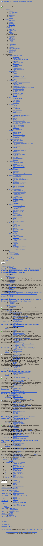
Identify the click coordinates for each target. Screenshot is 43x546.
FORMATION (5, 495)
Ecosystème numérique (19, 419)
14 (5, 476)
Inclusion (15, 500)
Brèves (11, 273)
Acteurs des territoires (19, 462)
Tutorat (15, 352)
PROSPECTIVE (6, 511)
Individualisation (17, 321)
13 (5, 475)
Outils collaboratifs (18, 349)
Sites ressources (17, 351)
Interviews (7, 276)
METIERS (4, 506)
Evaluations (16, 320)
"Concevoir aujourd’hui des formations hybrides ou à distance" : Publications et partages (19, 392)
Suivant (7, 477)
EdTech (11, 298)
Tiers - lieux (16, 504)
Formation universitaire (19, 347)
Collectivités (12, 295)
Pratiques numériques (15, 395)
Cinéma (15, 330)
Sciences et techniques (15, 445)
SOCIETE (4, 521)
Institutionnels (12, 306)
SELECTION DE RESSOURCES (10, 516)
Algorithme (16, 427)
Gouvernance (16, 498)
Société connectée (18, 476)
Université (11, 515)
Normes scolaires (17, 472)
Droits (14, 376)
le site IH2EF (16, 411)
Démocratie (16, 494)
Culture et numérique (18, 333)
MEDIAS (4, 503)
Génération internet (18, 468)
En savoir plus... (5, 296)
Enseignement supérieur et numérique (23, 344)
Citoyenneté (16, 491)
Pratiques (11, 289)
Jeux (10, 353)
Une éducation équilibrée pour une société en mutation (20, 324)
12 (5, 473)
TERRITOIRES (6, 524)
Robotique (15, 458)
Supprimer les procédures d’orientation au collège (18, 348)
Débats (11, 267)
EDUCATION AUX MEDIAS (9, 493)
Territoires (11, 479)
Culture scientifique (18, 447)
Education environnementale (20, 436)
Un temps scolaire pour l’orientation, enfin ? (16, 371)
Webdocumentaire (18, 415)
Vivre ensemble (13, 490)
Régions (15, 483)
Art (13, 328)
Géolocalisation (17, 402)
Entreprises (12, 302)
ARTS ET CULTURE (6, 490)
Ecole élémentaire (14, 511)
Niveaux (7, 507)
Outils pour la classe (18, 326)
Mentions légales (6, 529)
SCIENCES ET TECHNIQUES (10, 519)
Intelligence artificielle (19, 450)
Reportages (8, 446)
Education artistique (18, 434)
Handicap (15, 469)
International (16, 482)
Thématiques (8, 310)
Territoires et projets (18, 477)
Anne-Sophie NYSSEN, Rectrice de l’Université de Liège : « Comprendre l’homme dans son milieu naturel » (21, 300)
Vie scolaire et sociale (19, 505)
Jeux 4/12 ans (16, 356)
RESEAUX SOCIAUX (7, 514)
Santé (14, 475)
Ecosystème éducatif (18, 466)
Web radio (15, 413)
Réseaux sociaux (17, 386)
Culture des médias (18, 373)
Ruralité (15, 484)
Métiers (11, 387)
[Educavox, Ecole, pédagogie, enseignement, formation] (16, 1)
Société (11, 461)
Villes (14, 489)
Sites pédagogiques (18, 443)
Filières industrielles (14, 305)
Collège (11, 512)
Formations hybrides (18, 345)
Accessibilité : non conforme (34, 529)
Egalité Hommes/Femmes (20, 495)
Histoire (15, 437)
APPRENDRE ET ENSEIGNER (10, 488)
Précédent (7, 462)
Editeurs (11, 296)
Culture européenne (18, 493)
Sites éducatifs (17, 441)
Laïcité (14, 501)
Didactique (12, 277)
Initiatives (15, 323)
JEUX (3, 498)
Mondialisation (17, 470)
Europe (15, 480)
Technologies (12, 282)
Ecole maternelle (13, 509)
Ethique (15, 497)
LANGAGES (5, 501)
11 (5, 472)
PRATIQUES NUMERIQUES (9, 508)
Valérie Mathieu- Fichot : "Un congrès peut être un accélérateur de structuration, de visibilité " (18, 417)
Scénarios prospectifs (18, 423)
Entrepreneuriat (17, 388)
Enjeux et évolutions (18, 342)
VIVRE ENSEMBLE (7, 527)
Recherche (8, 397)
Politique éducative (18, 422)
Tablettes (15, 412)
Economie (15, 465)
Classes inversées (18, 398)
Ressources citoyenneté (19, 438)
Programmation (17, 369)
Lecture (15, 367)
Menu (3, 263)
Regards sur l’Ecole (18, 473)
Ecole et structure (17, 463)
